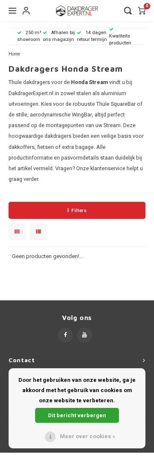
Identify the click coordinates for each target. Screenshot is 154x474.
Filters (78, 210)
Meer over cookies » (88, 436)
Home (14, 54)
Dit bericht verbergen (77, 415)
